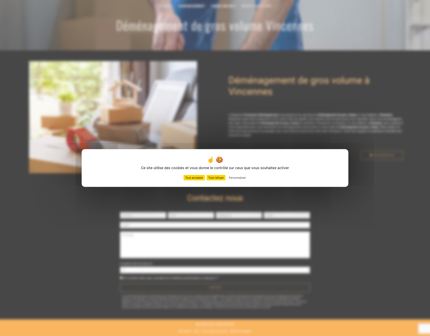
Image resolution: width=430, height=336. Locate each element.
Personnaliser (237, 177)
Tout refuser (216, 177)
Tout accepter (194, 177)
